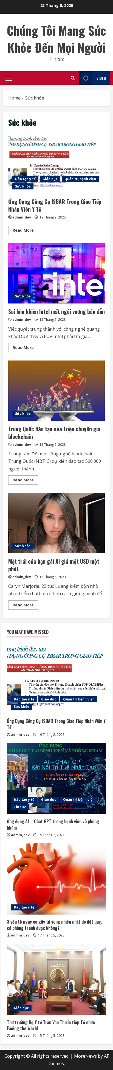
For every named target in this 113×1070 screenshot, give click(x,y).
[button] (9, 78)
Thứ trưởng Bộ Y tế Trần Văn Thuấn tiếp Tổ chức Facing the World (51, 1025)
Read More (25, 231)
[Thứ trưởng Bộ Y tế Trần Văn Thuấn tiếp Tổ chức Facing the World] (56, 979)
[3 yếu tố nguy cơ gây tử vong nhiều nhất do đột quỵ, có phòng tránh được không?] (56, 879)
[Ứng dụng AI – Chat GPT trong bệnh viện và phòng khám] (56, 778)
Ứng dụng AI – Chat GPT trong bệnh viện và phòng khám (53, 824)
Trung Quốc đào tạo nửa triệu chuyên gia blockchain (56, 391)
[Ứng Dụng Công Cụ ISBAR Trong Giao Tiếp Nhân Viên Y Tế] (56, 678)
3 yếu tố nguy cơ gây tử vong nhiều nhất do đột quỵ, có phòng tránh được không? (54, 924)
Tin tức (20, 807)
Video (101, 78)
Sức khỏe (23, 186)
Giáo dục (50, 179)
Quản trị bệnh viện (80, 179)
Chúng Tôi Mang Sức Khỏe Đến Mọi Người (56, 38)
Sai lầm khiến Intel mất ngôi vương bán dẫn (56, 273)
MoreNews (85, 1056)
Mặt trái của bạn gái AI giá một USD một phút (56, 523)
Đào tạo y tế (25, 179)
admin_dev (21, 217)
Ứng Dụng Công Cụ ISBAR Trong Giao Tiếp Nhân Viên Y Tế (56, 163)
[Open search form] (73, 78)
